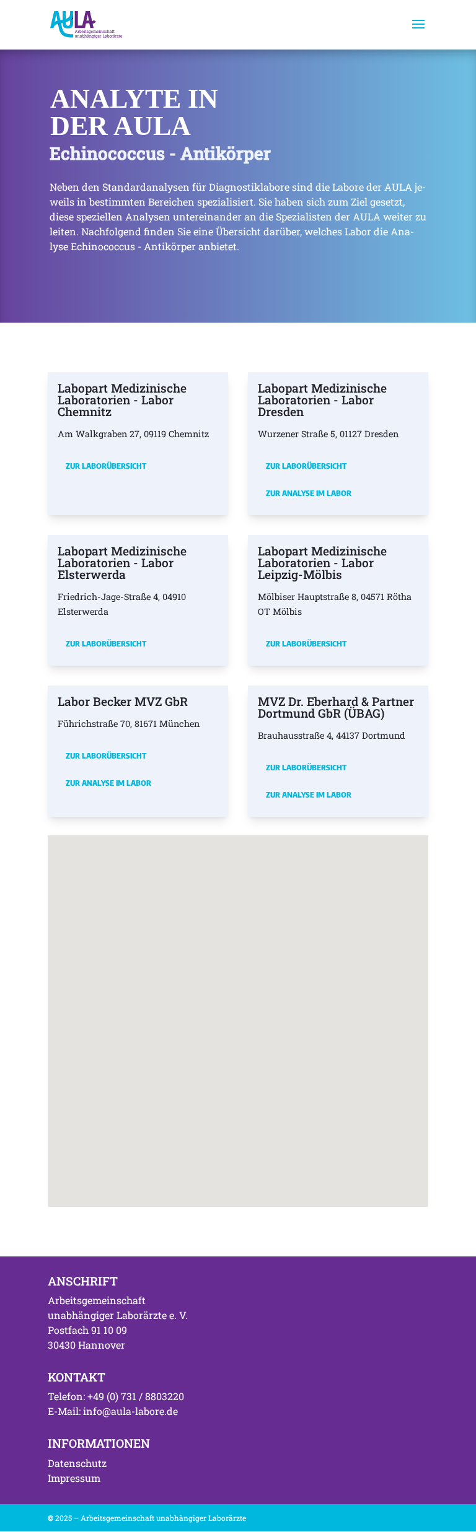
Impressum (74, 1477)
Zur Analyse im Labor (308, 493)
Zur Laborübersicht (106, 466)
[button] (308, 1008)
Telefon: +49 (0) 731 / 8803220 (116, 1396)
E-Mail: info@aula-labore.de (113, 1410)
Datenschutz (77, 1462)
